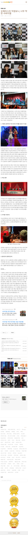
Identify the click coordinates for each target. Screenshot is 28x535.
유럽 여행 (24, 451)
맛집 (8, 466)
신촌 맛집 (12, 451)
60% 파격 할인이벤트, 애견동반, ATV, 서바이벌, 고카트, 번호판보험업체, (9, 314)
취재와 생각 (4, 338)
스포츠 (16, 444)
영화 (2, 468)
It (11, 466)
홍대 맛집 (3, 470)
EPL (14, 463)
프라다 (23, 440)
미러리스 (24, 457)
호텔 (18, 463)
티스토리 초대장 (11, 436)
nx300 (23, 433)
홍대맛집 (8, 431)
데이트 (6, 468)
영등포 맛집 (3, 429)
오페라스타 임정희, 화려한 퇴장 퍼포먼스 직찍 (10, 341)
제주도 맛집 (18, 468)
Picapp (24, 429)
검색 (25, 480)
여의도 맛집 (18, 442)
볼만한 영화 (17, 461)
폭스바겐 (18, 440)
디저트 (17, 472)
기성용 (2, 446)
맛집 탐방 (16, 455)
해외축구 (11, 461)
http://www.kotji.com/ (7, 309)
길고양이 (20, 453)
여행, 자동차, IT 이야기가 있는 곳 (9, 399)
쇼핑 (13, 457)
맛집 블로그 (23, 436)
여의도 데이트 (17, 433)
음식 (2, 451)
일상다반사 (3, 438)
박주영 (14, 453)
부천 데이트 (3, 463)
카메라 (6, 451)
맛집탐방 (12, 468)
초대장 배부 (14, 446)
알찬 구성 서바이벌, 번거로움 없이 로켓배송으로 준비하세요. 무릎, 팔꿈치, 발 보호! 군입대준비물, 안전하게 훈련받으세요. (14, 324)
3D (22, 438)
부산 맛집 (9, 433)
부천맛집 (10, 455)
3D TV (18, 429)
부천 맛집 (24, 461)
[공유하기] (6, 333)
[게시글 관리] (7, 333)
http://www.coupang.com (8, 319)
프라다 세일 (3, 436)
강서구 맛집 (3, 453)
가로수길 (18, 451)
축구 (22, 431)
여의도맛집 (10, 438)
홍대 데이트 (10, 472)
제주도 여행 (22, 455)
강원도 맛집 (3, 472)
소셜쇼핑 (16, 448)
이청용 (8, 457)
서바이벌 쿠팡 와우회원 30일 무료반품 (12, 322)
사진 (23, 470)
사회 (22, 463)
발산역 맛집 (7, 442)
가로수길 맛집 (10, 459)
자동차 (9, 463)
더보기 (25, 427)
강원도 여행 (3, 444)
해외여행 (10, 448)
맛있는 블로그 (6, 397)
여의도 (8, 470)
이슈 (13, 440)
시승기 (24, 468)
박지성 (9, 453)
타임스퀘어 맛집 (11, 429)
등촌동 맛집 (17, 438)
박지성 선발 (3, 455)
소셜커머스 (3, 448)
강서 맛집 (3, 433)
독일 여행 (3, 466)
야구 (18, 431)
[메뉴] (26, 2)
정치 (9, 440)
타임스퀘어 (18, 459)
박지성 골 (3, 457)
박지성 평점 (16, 466)
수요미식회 (10, 444)
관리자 (19, 533)
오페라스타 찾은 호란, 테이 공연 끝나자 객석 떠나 (10, 348)
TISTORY (14, 533)
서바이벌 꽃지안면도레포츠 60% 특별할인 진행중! (9, 311)
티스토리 (18, 457)
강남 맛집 (8, 446)
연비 (13, 442)
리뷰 (18, 436)
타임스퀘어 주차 (23, 448)
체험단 (13, 431)
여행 (19, 470)
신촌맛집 (21, 446)
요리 (2, 442)
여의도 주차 (3, 440)
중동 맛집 (3, 459)
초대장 (2, 431)
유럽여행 (14, 470)
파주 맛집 (23, 466)
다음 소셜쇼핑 (4, 461)
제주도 (21, 444)
